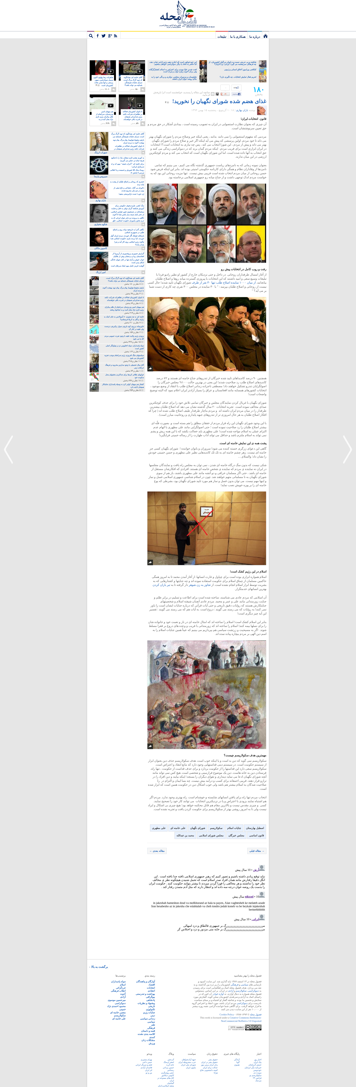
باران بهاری (242, 110)
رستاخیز (170, 1070)
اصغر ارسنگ (169, 1062)
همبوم (237, 1065)
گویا (238, 1062)
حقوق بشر (213, 1059)
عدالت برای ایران (210, 1067)
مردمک (258, 1080)
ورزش (152, 1043)
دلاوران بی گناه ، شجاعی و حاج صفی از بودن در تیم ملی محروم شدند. (129, 189)
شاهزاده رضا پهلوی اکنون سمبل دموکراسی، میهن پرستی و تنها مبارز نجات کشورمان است (103, 81)
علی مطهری (159, 828)
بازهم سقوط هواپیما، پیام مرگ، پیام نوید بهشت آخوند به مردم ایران (128, 141)
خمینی (122, 1009)
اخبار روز (257, 1059)
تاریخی (151, 1006)
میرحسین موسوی (117, 1000)
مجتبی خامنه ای (118, 1012)
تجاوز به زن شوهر (199, 584)
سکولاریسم (216, 828)
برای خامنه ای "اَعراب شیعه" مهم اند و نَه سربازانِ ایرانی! (127, 165)
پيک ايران (257, 1062)
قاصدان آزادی (146, 1067)
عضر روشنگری (167, 1073)
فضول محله (178, 13)
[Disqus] (206, 909)
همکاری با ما (237, 36)
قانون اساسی (256, 835)
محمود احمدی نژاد (116, 1006)
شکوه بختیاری (100, 224)
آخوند (123, 993)
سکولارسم (241, 990)
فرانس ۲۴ (257, 1078)
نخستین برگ (265, 34)
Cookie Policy (227, 1014)
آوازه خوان (218, 993)
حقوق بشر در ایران (209, 1062)
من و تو (149, 1073)
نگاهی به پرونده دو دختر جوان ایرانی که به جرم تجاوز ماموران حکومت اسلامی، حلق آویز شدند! (127, 219)
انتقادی (151, 990)
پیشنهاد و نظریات (146, 1003)
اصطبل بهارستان (255, 828)
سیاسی (244, 984)
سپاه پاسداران (118, 981)
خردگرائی (121, 987)
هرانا (216, 1073)
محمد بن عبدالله (185, 835)
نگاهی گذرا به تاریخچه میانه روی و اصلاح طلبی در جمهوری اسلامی (128, 231)
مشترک (107, 34)
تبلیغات (221, 36)
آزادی (231, 990)
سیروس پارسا (100, 176)
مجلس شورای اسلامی (211, 835)
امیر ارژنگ (101, 272)
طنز (153, 1024)
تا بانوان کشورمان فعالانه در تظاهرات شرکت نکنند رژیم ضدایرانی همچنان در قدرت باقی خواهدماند (132, 116)
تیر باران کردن (162, 584)
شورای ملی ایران (188, 1065)
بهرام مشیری (146, 1059)
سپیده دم (257, 1073)
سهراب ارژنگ (100, 152)
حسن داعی (147, 1062)
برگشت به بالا (99, 966)
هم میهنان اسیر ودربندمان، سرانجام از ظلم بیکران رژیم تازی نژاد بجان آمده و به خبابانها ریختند (104, 116)
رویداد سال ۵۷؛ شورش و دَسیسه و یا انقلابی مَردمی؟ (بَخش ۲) (127, 171)
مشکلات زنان (148, 1040)
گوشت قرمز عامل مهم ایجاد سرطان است (127, 266)
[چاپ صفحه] (217, 94)
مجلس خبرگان (236, 835)
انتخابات (151, 987)
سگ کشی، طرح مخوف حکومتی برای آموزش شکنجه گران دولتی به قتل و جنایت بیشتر (127, 207)
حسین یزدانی (168, 1067)
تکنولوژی (150, 1009)
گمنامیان (170, 1083)
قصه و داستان (148, 1030)
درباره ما (254, 36)
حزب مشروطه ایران (187, 1062)
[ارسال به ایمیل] (213, 94)
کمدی (152, 1037)
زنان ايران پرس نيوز (209, 1065)
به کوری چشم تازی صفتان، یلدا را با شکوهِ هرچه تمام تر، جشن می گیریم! (127, 159)
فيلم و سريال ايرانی (144, 1065)
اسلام (123, 984)
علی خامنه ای (177, 828)
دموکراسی (253, 990)
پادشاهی (150, 1000)
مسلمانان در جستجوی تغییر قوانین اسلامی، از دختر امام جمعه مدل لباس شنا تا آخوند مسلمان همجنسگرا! (127, 213)
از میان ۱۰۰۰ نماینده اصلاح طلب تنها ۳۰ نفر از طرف (224, 282)
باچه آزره (170, 1065)
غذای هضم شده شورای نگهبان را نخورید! (219, 101)
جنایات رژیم (149, 1012)
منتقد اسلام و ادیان (166, 1086)
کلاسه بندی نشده (146, 1034)
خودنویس (257, 1070)
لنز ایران (148, 1070)
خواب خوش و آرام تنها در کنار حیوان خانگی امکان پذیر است (127, 261)
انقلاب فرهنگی (118, 990)
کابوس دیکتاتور (167, 1075)
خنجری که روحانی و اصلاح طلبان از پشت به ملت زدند (127, 183)
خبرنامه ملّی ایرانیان (253, 1067)
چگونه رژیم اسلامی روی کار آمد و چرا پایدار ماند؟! (129, 243)
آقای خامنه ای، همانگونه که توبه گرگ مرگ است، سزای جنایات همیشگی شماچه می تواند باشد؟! (132, 82)
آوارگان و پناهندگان (145, 981)
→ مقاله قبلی (256, 851)
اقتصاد (152, 984)
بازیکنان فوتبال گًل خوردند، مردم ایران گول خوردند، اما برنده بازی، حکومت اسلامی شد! (127, 237)
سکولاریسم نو (255, 1075)
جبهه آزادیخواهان (189, 1059)
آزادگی (237, 1059)
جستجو (90, 34)
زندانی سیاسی (147, 1018)
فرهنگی (234, 984)
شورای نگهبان (197, 828)
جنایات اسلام (234, 828)
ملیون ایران (191, 1067)
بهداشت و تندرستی (145, 993)
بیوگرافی (150, 996)
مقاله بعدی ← (157, 851)
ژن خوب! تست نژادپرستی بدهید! (131, 194)
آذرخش (171, 1059)
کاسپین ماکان (100, 248)
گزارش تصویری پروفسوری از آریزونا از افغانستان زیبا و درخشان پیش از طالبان (128, 255)
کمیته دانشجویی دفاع (209, 1070)
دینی (152, 1015)
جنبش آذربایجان (254, 1065)
